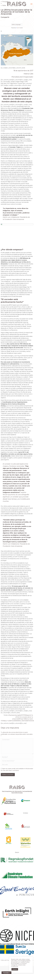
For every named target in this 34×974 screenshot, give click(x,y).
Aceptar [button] (15, 969)
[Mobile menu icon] (31, 4)
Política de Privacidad (6, 960)
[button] (1, 20)
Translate (21, 27)
